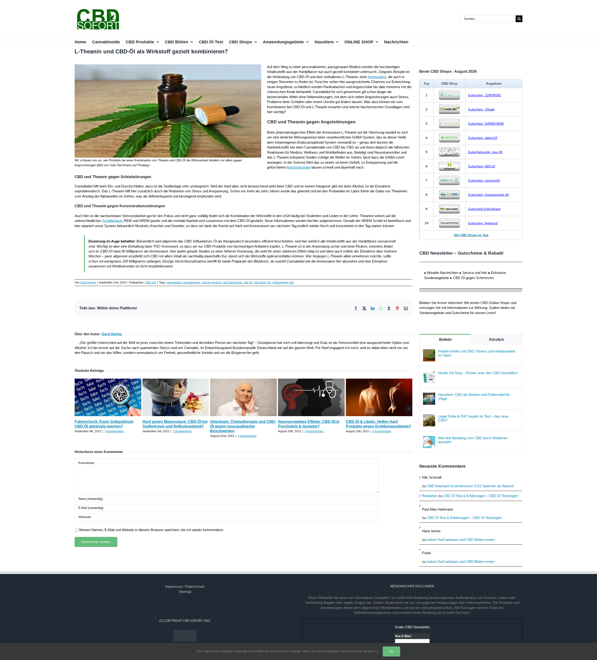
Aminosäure (377, 77)
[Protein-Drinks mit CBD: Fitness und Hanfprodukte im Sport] (429, 352)
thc (269, 282)
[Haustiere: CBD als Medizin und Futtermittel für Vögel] (429, 395)
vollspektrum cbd (283, 282)
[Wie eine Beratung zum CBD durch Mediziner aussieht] (429, 438)
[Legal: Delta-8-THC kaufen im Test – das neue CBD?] (429, 417)
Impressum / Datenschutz (185, 586)
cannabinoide (191, 282)
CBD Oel (150, 282)
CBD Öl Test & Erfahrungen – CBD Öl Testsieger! (480, 496)
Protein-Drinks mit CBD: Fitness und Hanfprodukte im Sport (476, 353)
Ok (391, 651)
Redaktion (429, 496)
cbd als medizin (212, 282)
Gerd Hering (88, 282)
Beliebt (445, 340)
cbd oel (248, 282)
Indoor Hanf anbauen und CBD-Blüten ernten (461, 540)
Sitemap (185, 592)
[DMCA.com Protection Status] (185, 632)
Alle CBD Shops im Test (471, 235)
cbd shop (260, 282)
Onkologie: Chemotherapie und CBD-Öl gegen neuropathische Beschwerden (243, 426)
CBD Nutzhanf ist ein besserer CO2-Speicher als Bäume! (470, 486)
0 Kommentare (114, 431)
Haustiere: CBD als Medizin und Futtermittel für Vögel (474, 397)
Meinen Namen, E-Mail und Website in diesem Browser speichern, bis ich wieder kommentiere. (151, 530)
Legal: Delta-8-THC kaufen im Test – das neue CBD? (473, 418)
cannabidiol (174, 282)
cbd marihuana (232, 282)
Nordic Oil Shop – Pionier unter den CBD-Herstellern (478, 373)
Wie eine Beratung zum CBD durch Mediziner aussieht (472, 440)
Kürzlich (496, 340)
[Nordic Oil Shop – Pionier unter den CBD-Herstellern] (429, 373)
